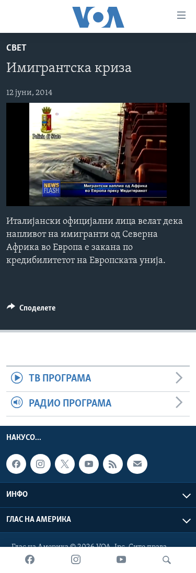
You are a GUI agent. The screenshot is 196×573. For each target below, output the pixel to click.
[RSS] (113, 464)
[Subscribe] (137, 464)
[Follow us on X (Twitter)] (65, 464)
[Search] (166, 560)
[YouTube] (121, 560)
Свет (16, 48)
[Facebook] (30, 560)
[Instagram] (76, 560)
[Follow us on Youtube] (89, 464)
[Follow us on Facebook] (16, 464)
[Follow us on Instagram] (40, 464)
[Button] (31, 310)
